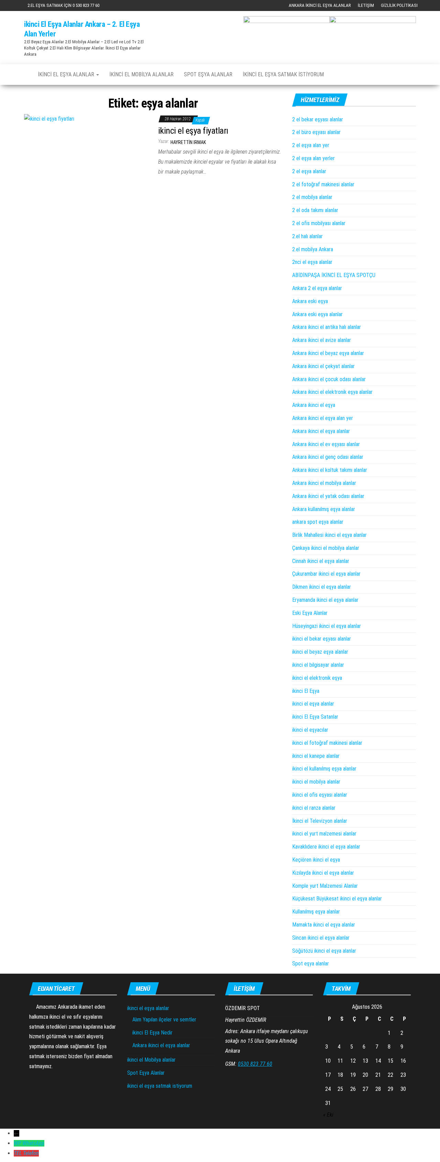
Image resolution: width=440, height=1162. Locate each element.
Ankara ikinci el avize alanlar (321, 340)
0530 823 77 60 (255, 1064)
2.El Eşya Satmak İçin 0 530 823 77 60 (63, 5)
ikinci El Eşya (305, 691)
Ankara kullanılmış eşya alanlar (323, 509)
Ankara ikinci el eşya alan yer (322, 418)
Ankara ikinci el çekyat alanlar (323, 366)
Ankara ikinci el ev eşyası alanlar (326, 444)
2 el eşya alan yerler (313, 158)
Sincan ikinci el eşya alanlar (321, 937)
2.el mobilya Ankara (312, 249)
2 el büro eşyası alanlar (316, 132)
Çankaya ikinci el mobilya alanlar (325, 548)
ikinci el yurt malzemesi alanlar (324, 833)
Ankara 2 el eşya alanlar (317, 288)
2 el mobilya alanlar (312, 197)
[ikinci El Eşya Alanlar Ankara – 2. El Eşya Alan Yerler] (26, 71)
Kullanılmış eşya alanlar (316, 911)
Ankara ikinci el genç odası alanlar (327, 457)
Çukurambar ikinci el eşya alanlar (326, 574)
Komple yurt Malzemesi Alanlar (325, 886)
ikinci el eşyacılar (310, 730)
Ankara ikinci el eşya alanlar (320, 5)
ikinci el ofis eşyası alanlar (319, 795)
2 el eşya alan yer (310, 145)
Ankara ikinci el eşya (313, 405)
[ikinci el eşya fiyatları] (49, 118)
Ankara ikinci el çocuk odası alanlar (329, 379)
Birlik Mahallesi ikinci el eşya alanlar (329, 535)
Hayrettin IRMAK (188, 142)
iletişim (366, 5)
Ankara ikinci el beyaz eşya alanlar (328, 353)
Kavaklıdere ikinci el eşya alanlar (326, 846)
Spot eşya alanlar (310, 963)
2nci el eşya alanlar (312, 262)
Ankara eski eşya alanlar (317, 314)
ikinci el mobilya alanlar (316, 781)
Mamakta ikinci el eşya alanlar (323, 924)
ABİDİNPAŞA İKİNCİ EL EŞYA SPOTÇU (333, 275)
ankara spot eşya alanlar (317, 522)
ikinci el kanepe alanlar (316, 756)
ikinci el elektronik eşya (317, 678)
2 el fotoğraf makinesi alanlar (323, 184)
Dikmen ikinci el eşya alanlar (321, 587)
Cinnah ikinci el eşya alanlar (320, 561)
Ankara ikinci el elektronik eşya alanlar (332, 392)
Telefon (31, 1153)
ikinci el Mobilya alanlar (141, 74)
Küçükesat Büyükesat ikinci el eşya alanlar (337, 898)
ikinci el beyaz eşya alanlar (320, 652)
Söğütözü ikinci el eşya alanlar (324, 951)
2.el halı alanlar (307, 236)
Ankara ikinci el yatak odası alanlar (328, 496)
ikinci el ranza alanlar (314, 808)
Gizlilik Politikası (399, 5)
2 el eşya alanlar (309, 171)
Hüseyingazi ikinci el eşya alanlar (326, 626)
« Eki (328, 1114)
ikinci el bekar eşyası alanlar (321, 638)
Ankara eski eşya (310, 301)
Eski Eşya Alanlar (310, 613)
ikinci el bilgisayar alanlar (318, 665)
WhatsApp (33, 1143)
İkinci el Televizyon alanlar (319, 821)
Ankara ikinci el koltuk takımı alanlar (329, 470)
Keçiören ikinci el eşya (316, 859)
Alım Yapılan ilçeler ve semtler (164, 1019)
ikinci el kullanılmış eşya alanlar (324, 768)
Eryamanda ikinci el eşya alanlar (325, 600)
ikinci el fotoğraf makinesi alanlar (327, 743)
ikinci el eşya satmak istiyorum (283, 74)
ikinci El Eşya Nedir (152, 1032)
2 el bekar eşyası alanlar (317, 119)
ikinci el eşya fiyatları (193, 130)
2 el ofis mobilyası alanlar (318, 223)
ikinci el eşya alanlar (67, 74)
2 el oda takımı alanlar (315, 210)
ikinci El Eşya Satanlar (315, 716)
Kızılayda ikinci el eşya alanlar (323, 873)
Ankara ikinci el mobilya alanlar (324, 483)
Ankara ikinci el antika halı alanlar (326, 327)
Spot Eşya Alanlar (208, 74)
